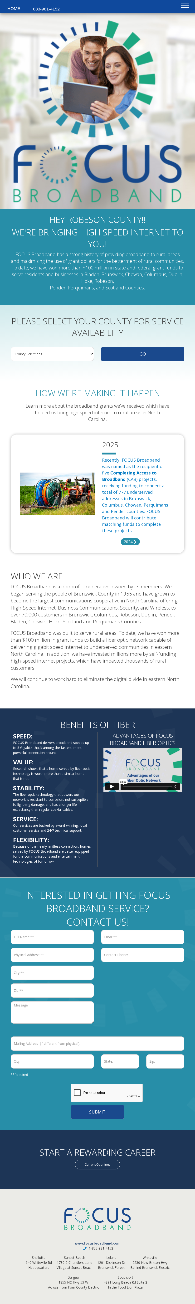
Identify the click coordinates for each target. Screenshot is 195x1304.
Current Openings (97, 1164)
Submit (97, 1112)
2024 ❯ (130, 541)
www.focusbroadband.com (97, 1243)
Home (9, 8)
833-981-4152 (43, 9)
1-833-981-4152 (101, 1248)
